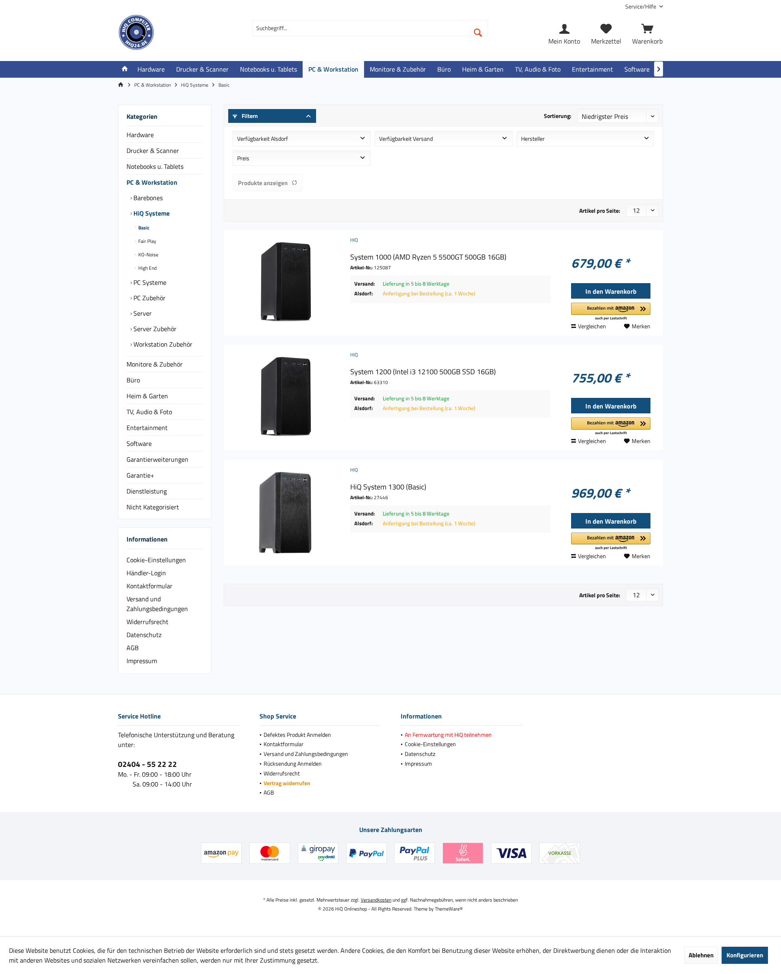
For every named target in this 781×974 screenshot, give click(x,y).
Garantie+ (140, 475)
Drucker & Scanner (153, 150)
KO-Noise (147, 254)
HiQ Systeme (151, 213)
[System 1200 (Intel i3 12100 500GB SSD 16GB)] (285, 397)
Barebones (147, 198)
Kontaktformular (149, 586)
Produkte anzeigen (263, 183)
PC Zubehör (149, 298)
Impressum (142, 661)
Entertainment (147, 427)
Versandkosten (376, 900)
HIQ (354, 240)
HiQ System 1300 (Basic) (388, 487)
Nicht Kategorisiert (153, 507)
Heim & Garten (147, 396)
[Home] (125, 69)
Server (142, 313)
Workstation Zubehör (162, 344)
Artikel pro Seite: (599, 210)
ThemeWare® (449, 909)
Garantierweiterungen (157, 459)
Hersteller (533, 138)
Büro (133, 380)
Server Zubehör (154, 329)
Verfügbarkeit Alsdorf (262, 138)
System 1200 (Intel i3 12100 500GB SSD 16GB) (423, 371)
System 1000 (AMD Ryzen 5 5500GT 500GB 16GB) (428, 257)
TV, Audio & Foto (149, 412)
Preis (243, 158)
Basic (143, 227)
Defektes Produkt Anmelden (297, 734)
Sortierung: (558, 115)
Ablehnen (701, 955)
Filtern (249, 115)
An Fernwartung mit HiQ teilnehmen (448, 734)
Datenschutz (144, 635)
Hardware (140, 135)
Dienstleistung (147, 491)
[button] (610, 312)
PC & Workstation (152, 182)
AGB (133, 648)
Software (139, 443)
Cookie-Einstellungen (156, 560)
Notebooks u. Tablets (155, 166)
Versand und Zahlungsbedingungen (157, 604)
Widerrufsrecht (147, 622)
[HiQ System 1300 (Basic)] (285, 512)
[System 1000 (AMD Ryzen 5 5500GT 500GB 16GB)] (285, 282)
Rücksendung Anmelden (293, 763)
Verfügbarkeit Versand (406, 138)
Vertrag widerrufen (287, 783)
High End (147, 268)
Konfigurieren (744, 955)
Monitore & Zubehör (155, 364)
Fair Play (146, 241)
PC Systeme (149, 282)
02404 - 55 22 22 (147, 764)
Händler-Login (146, 573)
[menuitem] (641, 6)
